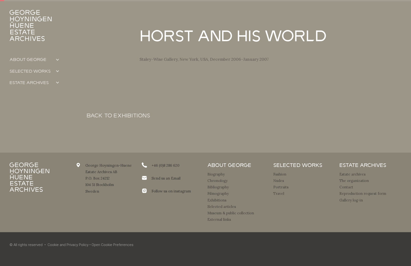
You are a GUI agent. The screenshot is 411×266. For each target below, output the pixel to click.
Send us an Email (166, 178)
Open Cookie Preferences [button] (112, 245)
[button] (34, 59)
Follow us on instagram (171, 191)
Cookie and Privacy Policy (68, 245)
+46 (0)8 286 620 (165, 165)
